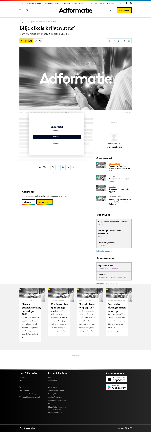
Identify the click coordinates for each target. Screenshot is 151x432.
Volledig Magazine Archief (29, 397)
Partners (110, 3)
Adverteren (66, 3)
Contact (51, 377)
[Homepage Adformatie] (75, 10)
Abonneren (52, 380)
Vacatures (93, 3)
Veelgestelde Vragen (56, 390)
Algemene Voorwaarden (57, 400)
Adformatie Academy (27, 394)
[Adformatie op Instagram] (131, 3)
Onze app (52, 404)
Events (74, 3)
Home (21, 3)
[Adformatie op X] (120, 3)
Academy (102, 3)
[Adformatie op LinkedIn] (127, 3)
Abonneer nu (124, 10)
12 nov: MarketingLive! (51, 3)
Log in (112, 10)
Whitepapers (24, 387)
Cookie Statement (55, 397)
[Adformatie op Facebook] (124, 3)
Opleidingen (83, 3)
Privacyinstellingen (55, 412)
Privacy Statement (55, 394)
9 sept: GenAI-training (33, 3)
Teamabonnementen (56, 384)
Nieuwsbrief (24, 390)
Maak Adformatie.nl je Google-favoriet (57, 408)
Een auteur (52, 22)
